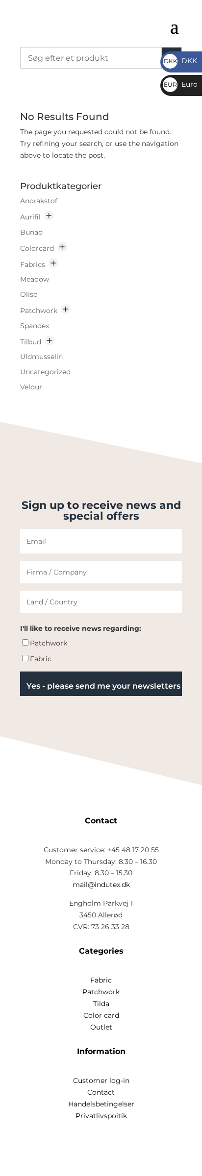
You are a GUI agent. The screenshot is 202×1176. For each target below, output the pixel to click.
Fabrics (32, 264)
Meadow (34, 279)
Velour (31, 387)
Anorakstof (38, 200)
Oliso (29, 294)
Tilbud (30, 341)
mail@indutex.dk (101, 884)
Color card (101, 1015)
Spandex (34, 325)
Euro (181, 84)
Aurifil (30, 217)
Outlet (101, 1027)
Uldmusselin (41, 356)
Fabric (40, 658)
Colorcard (37, 248)
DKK (180, 60)
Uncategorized (45, 371)
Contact (101, 1092)
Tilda (101, 1003)
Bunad (31, 232)
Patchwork (38, 310)
